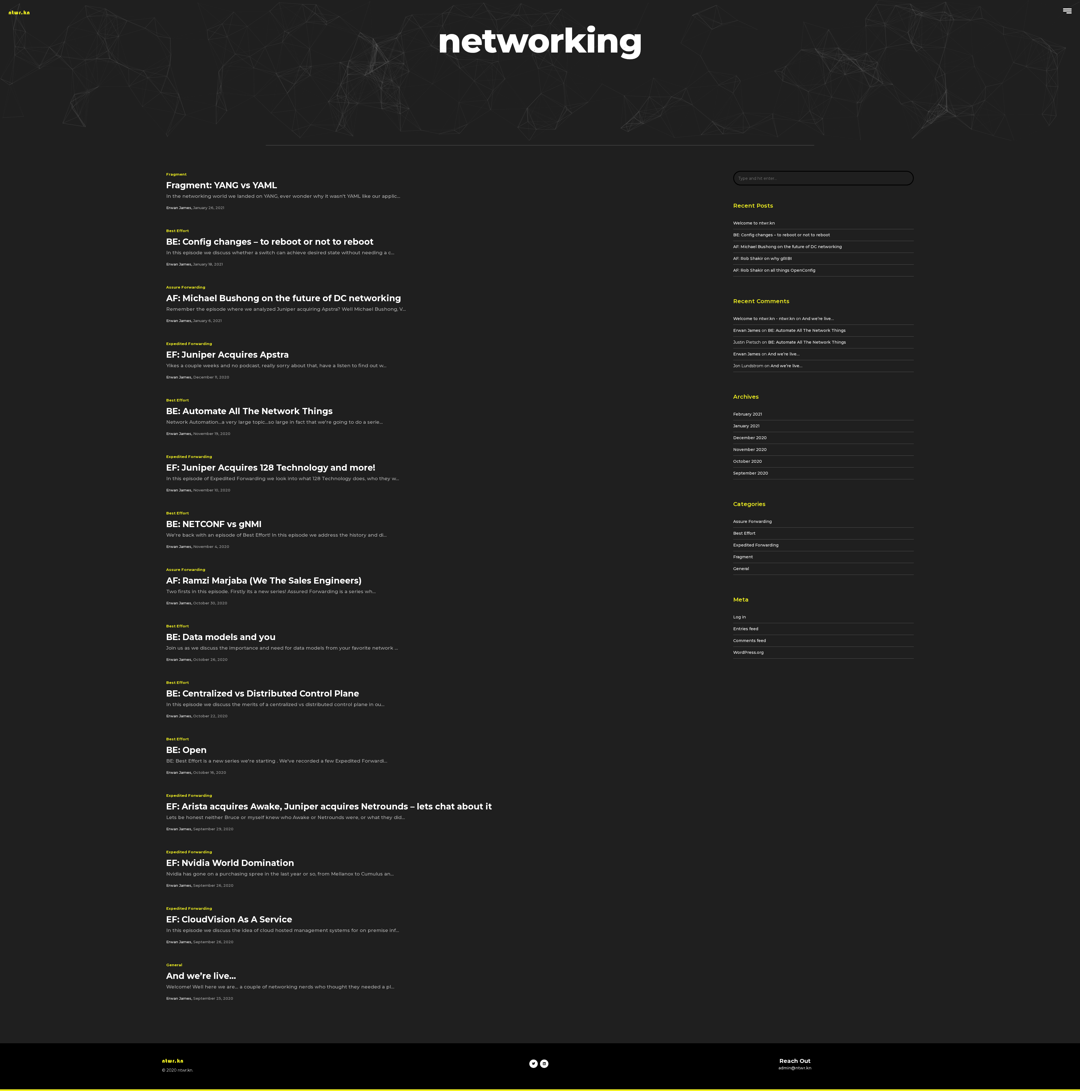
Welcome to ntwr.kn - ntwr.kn (764, 318)
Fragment (176, 174)
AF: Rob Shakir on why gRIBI (762, 258)
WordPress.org (748, 652)
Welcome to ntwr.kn (754, 223)
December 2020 (750, 437)
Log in (739, 617)
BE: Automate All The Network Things (807, 330)
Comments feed (749, 640)
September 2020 (750, 473)
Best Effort (177, 231)
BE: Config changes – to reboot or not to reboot (781, 234)
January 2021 (746, 425)
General (174, 965)
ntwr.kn (19, 12)
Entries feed (745, 628)
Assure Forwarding (185, 287)
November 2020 (750, 449)
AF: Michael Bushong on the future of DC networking (787, 246)
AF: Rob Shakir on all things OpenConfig (774, 270)
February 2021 (747, 414)
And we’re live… (818, 318)
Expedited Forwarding (189, 344)
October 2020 (747, 461)
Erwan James (746, 330)
